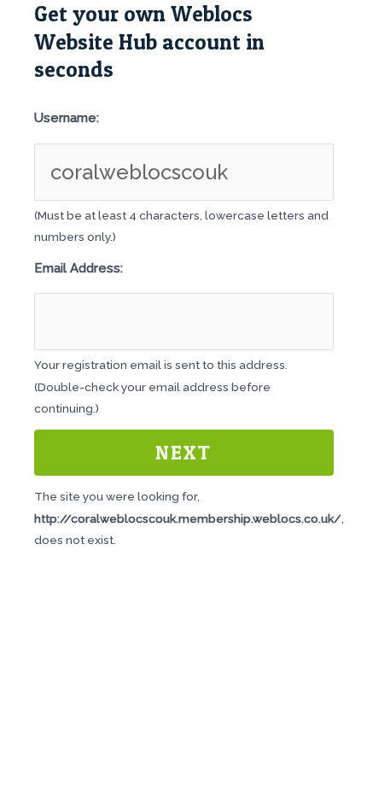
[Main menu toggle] (332, 30)
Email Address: (78, 268)
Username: (66, 118)
